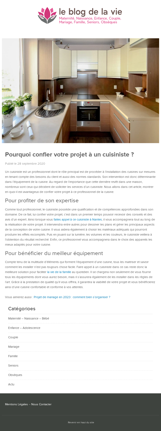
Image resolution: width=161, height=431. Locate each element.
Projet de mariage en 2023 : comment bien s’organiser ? (72, 297)
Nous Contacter (41, 404)
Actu (11, 384)
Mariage (13, 347)
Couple (13, 337)
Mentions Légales (16, 404)
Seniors (13, 365)
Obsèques (15, 375)
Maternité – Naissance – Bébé (28, 318)
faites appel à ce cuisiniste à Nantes (78, 219)
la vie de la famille (59, 272)
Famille (13, 356)
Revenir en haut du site (81, 422)
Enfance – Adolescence (24, 328)
